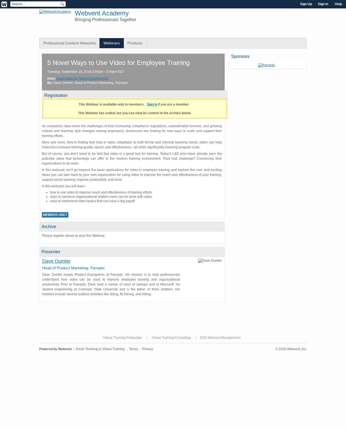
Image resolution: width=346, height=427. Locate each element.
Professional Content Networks (69, 43)
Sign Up (306, 4)
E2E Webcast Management (220, 338)
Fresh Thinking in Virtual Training (100, 349)
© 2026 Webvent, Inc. (291, 349)
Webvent (65, 349)
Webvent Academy (102, 13)
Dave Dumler (56, 261)
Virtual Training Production (122, 338)
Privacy (147, 349)
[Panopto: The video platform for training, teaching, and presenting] (266, 65)
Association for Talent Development (82, 78)
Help (338, 4)
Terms (133, 349)
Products (134, 43)
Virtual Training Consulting (171, 338)
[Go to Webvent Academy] (55, 12)
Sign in (323, 4)
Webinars (112, 43)
